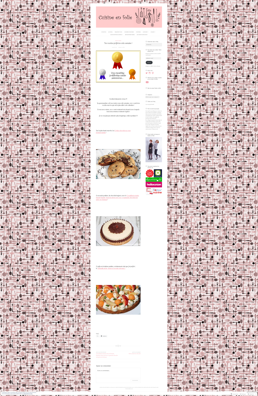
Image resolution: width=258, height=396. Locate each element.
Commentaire (135, 380)
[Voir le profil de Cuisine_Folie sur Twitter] (147, 73)
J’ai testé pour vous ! (142, 34)
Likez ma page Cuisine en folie (154, 88)
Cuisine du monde (129, 32)
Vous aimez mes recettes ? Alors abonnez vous (154, 50)
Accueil (110, 32)
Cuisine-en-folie (121, 47)
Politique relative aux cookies (28, 393)
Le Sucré (145, 32)
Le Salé (152, 32)
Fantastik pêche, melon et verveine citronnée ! (111, 268)
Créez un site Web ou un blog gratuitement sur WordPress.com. (117, 387)
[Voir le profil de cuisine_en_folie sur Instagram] (150, 73)
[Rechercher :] (154, 44)
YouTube (138, 32)
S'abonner (149, 62)
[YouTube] (147, 82)
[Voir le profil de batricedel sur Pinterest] (153, 73)
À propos (103, 32)
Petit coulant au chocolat (134, 353)
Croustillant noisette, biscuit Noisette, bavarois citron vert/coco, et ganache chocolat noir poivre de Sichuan (117, 197)
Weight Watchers (130, 34)
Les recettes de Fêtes (116, 34)
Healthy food (118, 32)
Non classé (118, 40)
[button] (150, 173)
